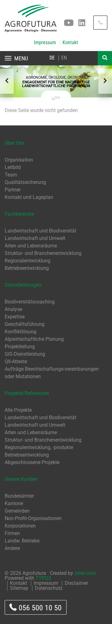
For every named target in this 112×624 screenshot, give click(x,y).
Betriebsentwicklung (27, 268)
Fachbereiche (19, 214)
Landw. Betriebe (22, 541)
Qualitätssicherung (25, 182)
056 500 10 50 (39, 607)
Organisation (19, 160)
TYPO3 (43, 578)
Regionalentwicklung (27, 261)
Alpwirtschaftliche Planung (34, 339)
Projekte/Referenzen (27, 393)
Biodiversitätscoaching (30, 302)
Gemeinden (17, 511)
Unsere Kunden (21, 479)
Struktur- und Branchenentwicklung (43, 253)
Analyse (13, 309)
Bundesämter (19, 496)
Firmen (12, 533)
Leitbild (13, 167)
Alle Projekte (18, 410)
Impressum (45, 42)
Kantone (14, 503)
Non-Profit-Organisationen (33, 518)
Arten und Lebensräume (31, 246)
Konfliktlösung (20, 332)
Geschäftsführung (24, 324)
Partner (13, 190)
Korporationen (20, 526)
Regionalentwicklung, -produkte (39, 447)
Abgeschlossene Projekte (32, 462)
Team (11, 175)
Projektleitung (20, 347)
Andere (12, 548)
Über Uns (14, 143)
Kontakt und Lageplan (29, 197)
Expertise (15, 317)
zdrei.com (85, 573)
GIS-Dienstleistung (25, 354)
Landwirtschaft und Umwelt (35, 238)
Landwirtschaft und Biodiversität (40, 231)
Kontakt (70, 42)
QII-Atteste (16, 361)
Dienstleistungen (23, 285)
